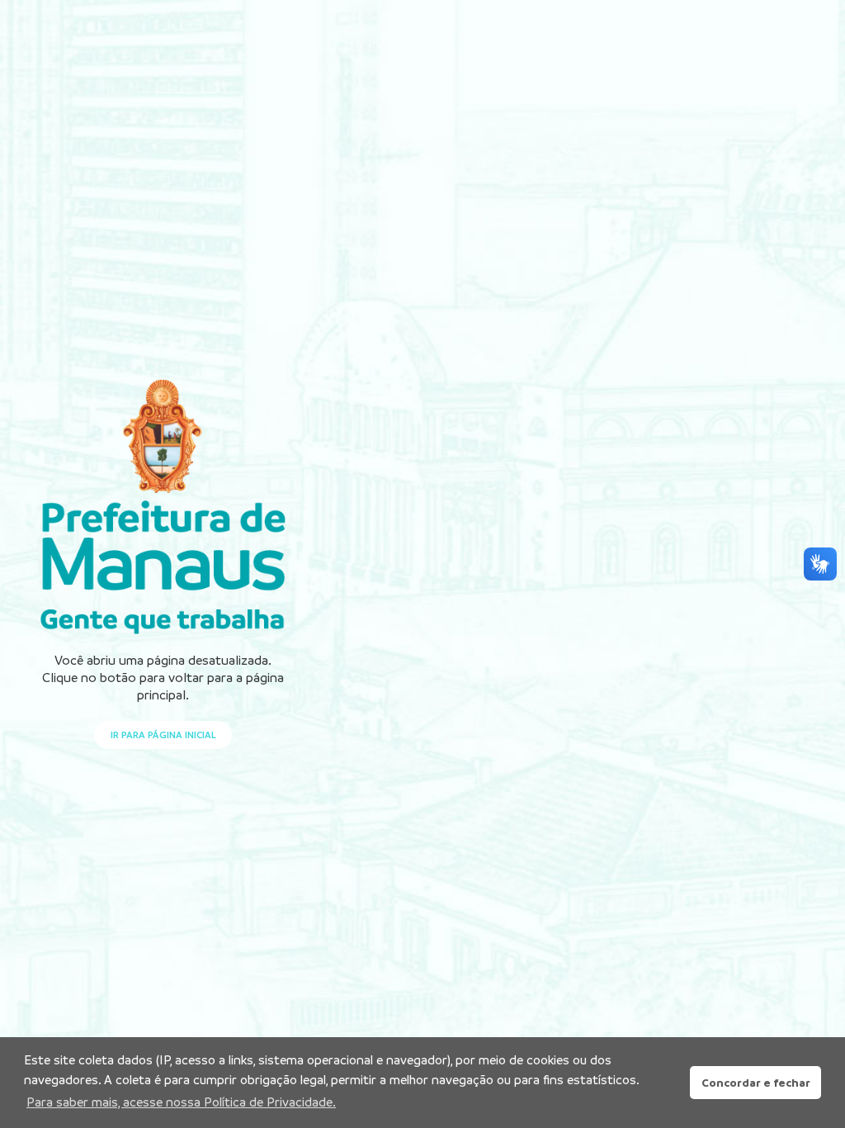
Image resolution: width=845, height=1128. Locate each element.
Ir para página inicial (163, 734)
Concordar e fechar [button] (755, 1082)
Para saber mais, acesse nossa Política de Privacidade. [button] (181, 1102)
